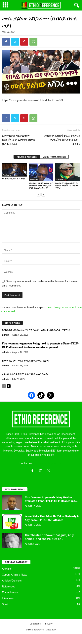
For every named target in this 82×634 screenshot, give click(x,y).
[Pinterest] (24, 42)
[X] (49, 471)
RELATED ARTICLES (27, 156)
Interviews (8, 598)
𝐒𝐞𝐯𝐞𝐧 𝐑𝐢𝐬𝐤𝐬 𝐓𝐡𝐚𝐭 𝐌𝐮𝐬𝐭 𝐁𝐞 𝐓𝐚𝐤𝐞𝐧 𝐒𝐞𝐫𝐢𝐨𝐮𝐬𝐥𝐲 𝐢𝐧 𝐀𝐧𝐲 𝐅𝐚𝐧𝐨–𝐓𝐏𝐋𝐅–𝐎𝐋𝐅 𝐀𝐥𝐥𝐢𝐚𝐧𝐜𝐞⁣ (52, 518)
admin (5, 334)
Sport (5, 604)
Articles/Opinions (12, 580)
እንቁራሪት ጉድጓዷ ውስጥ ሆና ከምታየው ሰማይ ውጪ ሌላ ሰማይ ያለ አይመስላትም (41, 185)
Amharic (7, 175)
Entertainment (10, 592)
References (8, 586)
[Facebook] (6, 42)
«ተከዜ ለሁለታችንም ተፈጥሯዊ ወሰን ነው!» (25, 374)
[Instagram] (41, 471)
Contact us (35, 623)
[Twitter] (15, 42)
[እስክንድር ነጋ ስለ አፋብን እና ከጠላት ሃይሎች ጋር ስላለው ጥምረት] (67, 172)
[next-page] (43, 194)
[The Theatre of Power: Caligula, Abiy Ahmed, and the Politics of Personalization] (12, 540)
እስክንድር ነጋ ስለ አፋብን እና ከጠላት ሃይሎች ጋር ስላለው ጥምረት (66, 185)
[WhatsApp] (33, 42)
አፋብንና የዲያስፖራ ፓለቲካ (13, 178)
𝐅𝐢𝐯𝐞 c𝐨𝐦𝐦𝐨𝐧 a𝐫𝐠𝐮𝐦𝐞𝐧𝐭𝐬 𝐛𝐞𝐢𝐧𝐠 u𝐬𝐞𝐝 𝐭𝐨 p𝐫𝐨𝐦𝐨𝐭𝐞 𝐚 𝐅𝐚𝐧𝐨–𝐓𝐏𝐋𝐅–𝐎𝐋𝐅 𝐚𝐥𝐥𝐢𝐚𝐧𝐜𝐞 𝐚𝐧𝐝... (51, 499)
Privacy (49, 623)
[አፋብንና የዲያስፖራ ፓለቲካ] (14, 170)
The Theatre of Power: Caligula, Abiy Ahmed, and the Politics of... (49, 537)
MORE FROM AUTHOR (54, 156)
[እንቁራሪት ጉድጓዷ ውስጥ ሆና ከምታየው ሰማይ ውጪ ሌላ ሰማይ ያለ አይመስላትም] (41, 172)
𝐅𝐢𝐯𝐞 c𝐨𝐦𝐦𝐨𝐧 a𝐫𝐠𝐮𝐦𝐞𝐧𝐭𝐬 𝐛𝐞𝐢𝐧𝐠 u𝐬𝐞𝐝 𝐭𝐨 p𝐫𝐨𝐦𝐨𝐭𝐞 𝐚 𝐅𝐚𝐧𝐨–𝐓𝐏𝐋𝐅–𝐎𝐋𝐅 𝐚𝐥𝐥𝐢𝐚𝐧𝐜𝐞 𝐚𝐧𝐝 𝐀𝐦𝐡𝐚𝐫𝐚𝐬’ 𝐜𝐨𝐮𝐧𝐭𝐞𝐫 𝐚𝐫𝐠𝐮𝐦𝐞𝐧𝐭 (40, 345)
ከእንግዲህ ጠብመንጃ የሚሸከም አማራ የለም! (25, 360)
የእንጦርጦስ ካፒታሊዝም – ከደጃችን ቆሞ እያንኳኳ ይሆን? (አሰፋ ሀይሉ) (18, 140)
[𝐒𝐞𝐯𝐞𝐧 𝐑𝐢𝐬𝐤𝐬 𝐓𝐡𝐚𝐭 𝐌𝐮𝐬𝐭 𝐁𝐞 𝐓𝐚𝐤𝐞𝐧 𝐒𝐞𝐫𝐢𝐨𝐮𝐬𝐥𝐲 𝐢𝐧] (12, 521)
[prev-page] (39, 194)
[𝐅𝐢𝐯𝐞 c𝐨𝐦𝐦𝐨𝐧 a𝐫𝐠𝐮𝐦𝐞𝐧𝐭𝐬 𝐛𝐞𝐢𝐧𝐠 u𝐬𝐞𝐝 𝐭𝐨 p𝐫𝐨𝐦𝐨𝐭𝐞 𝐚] (12, 502)
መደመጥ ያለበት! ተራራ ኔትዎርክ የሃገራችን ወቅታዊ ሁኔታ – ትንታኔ (62, 140)
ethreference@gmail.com (48, 463)
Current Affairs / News (14, 574)
